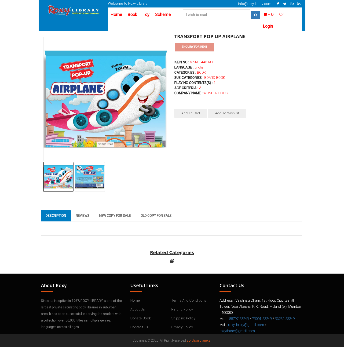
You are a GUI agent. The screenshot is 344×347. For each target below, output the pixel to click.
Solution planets (198, 340)
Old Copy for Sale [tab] (156, 215)
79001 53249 (262, 319)
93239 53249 (285, 319)
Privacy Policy (182, 327)
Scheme (163, 14)
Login (268, 26)
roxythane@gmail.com (237, 331)
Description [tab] (56, 215)
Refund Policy (182, 309)
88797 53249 (239, 319)
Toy (146, 14)
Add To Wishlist (227, 113)
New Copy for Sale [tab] (115, 215)
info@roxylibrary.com (254, 4)
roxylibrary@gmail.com (246, 325)
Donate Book (140, 318)
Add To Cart (190, 113)
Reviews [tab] (82, 215)
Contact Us (139, 327)
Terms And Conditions (188, 300)
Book (132, 14)
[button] (161, 99)
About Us (137, 309)
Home (116, 14)
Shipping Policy (183, 318)
